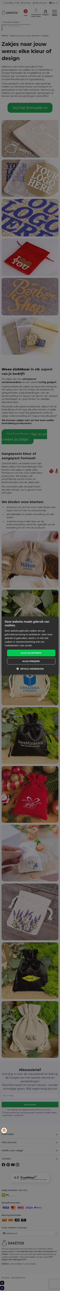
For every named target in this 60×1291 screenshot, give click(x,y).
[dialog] (29, 646)
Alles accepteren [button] (31, 652)
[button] (30, 668)
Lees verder (26, 645)
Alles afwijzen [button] (31, 661)
